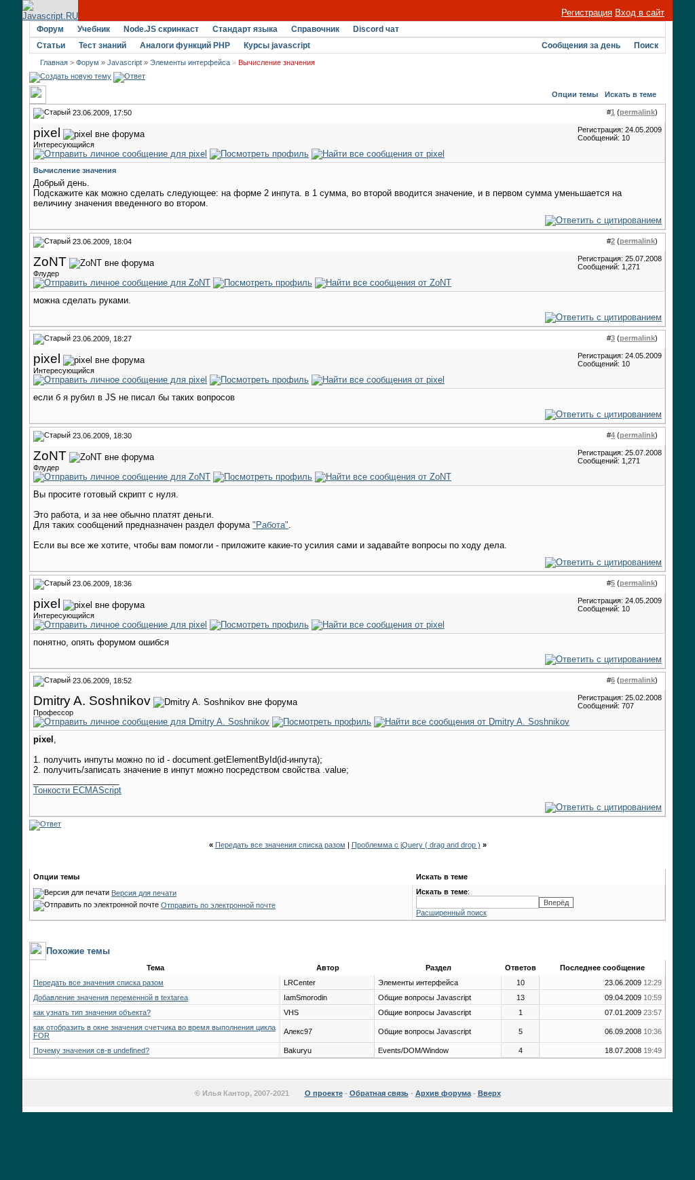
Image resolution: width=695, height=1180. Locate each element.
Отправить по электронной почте (218, 905)
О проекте (324, 1093)
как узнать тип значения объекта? (92, 1012)
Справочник (315, 29)
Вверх (489, 1093)
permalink (637, 112)
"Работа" (270, 525)
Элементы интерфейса (190, 62)
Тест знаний (102, 45)
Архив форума (443, 1093)
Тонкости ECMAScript (77, 790)
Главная (54, 62)
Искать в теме (630, 94)
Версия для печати (143, 893)
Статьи (51, 45)
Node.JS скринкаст (161, 29)
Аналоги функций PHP (185, 45)
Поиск (646, 45)
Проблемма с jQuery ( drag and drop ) (416, 845)
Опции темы (575, 94)
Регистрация (586, 12)
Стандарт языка (245, 29)
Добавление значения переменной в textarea (110, 997)
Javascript (124, 62)
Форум (50, 29)
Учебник (93, 29)
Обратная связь (379, 1093)
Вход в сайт (639, 12)
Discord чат (376, 29)
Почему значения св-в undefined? (91, 1050)
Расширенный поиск (451, 913)
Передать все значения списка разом (280, 845)
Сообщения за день (581, 45)
